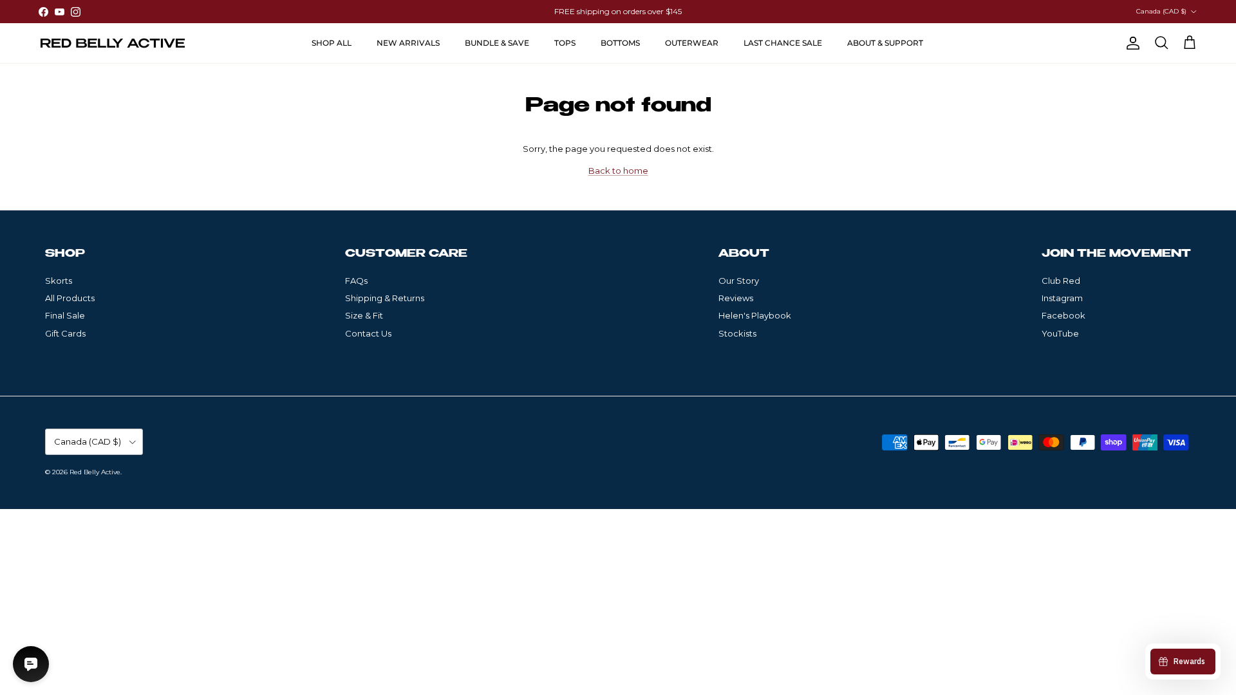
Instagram (1062, 298)
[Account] (1130, 43)
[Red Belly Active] (113, 43)
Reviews (735, 298)
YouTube (1060, 333)
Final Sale (65, 315)
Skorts (58, 280)
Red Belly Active (95, 472)
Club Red (1061, 280)
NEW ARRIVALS (408, 43)
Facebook (1063, 315)
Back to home (618, 170)
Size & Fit (364, 315)
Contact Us (368, 333)
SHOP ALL (331, 43)
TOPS (565, 43)
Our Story (738, 280)
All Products (70, 298)
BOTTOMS (620, 43)
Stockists (737, 333)
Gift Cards (65, 333)
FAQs (356, 280)
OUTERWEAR (691, 43)
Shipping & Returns (384, 298)
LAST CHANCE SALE (783, 43)
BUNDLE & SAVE (497, 43)
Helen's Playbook (754, 315)
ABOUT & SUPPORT (885, 43)
